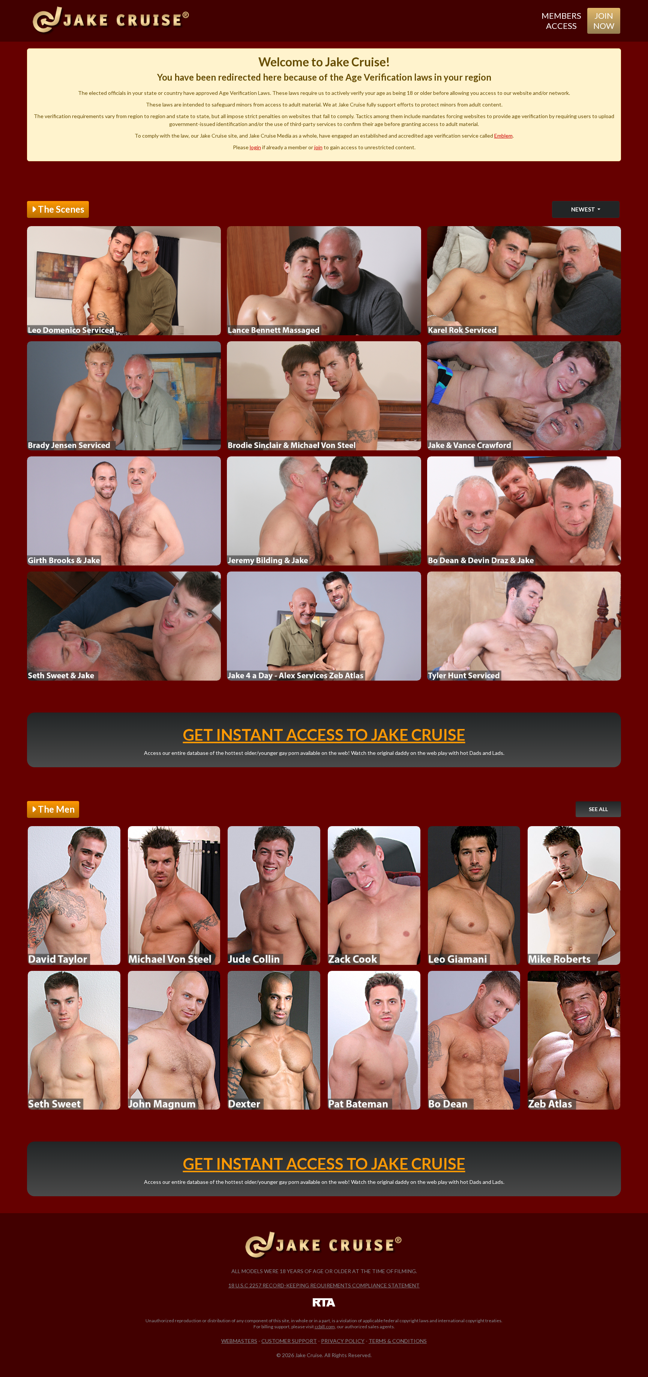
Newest (583, 209)
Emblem (503, 135)
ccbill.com (325, 1326)
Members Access (561, 20)
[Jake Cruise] (111, 21)
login (255, 147)
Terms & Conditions (398, 1341)
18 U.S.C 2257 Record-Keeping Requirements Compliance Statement (324, 1285)
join (318, 147)
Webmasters (239, 1341)
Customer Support (289, 1341)
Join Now (603, 20)
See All (598, 809)
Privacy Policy (342, 1341)
